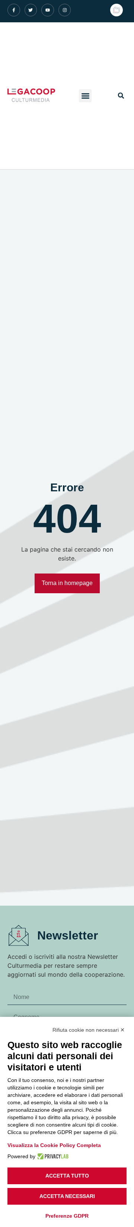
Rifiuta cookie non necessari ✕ (88, 1030)
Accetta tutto (67, 1176)
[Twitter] (31, 10)
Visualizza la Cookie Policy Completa (54, 1145)
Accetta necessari (67, 1196)
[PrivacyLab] (51, 1156)
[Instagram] (64, 10)
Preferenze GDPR (67, 1216)
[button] (85, 95)
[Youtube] (47, 10)
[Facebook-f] (13, 10)
